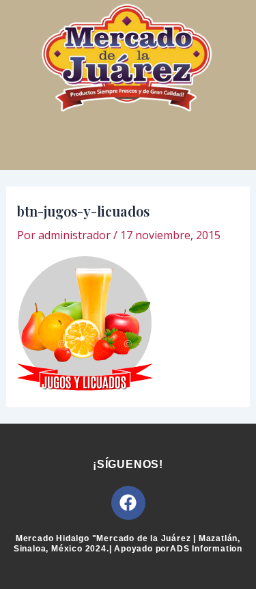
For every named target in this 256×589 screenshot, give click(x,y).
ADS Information (206, 548)
